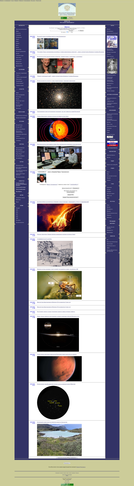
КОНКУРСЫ (21, 180)
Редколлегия (109, 187)
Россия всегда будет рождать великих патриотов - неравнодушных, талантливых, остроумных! (59, 56)
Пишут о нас (109, 195)
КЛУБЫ (21, 161)
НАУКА (112, 25)
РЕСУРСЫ (112, 201)
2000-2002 (112, 58)
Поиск (108, 205)
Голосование (27, 0)
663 (62, 457)
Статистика (73, 472)
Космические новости (111, 75)
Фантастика (18, 199)
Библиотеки (109, 217)
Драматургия (18, 49)
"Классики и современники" (21, 73)
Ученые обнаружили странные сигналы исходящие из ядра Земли (52, 116)
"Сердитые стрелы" (20, 85)
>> (77, 457)
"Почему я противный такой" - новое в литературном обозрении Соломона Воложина (57, 76)
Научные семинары (110, 90)
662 (60, 457)
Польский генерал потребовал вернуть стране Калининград (51, 36)
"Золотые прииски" (20, 83)
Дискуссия (38, 0)
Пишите (16, 0)
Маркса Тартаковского (52, 184)
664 (64, 457)
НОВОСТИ (112, 236)
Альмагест (18, 136)
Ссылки (70, 472)
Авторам (108, 189)
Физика (108, 130)
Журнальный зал (19, 65)
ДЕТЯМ (21, 195)
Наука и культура (110, 56)
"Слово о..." (18, 75)
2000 (17, 216)
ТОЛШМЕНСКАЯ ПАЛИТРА (44, 239)
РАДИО (112, 160)
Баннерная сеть (110, 230)
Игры (108, 173)
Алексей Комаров (68, 479)
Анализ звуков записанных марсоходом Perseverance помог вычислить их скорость (56, 354)
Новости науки (110, 243)
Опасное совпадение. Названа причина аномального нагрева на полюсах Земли (56, 234)
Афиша (17, 31)
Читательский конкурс (20, 189)
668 (72, 457)
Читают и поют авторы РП (112, 164)
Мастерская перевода (20, 177)
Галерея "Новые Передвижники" (67, 474)
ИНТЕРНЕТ (112, 223)
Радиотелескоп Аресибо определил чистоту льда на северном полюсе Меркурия (56, 384)
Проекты (108, 207)
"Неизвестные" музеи (20, 100)
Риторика (18, 102)
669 (73, 457)
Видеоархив (18, 108)
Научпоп (108, 157)
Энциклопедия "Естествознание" (110, 81)
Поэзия (17, 47)
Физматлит (109, 85)
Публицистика (19, 37)
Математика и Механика (112, 126)
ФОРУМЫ (21, 144)
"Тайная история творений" (21, 77)
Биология (108, 122)
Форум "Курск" (19, 153)
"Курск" (17, 39)
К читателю (18, 33)
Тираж (108, 197)
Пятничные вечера (19, 165)
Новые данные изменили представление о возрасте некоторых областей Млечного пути (58, 316)
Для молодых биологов (112, 147)
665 (66, 457)
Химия (108, 132)
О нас (12, 0)
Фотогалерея (18, 96)
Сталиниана (18, 140)
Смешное (109, 180)
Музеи (108, 171)
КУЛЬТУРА (21, 89)
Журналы (109, 211)
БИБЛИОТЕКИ (112, 151)
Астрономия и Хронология (21, 134)
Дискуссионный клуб (20, 147)
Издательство (18, 61)
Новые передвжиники (20, 94)
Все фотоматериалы (20, 222)
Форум (17, 201)
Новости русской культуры (21, 29)
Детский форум (19, 158)
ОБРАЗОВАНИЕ (112, 110)
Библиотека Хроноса (111, 155)
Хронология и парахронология (19, 132)
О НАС (112, 183)
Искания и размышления (21, 51)
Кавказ (17, 41)
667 (70, 457)
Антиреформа (109, 117)
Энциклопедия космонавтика (110, 78)
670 (75, 457)
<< (56, 457)
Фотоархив (18, 220)
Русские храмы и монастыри (19, 105)
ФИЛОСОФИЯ (21, 111)
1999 (17, 218)
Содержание (7, 0)
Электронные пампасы (20, 197)
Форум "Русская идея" (20, 151)
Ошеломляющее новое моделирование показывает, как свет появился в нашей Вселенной (58, 111)
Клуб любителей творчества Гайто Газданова (21, 171)
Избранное (109, 215)
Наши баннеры (110, 232)
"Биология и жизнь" (110, 106)
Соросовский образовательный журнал (112, 120)
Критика (17, 53)
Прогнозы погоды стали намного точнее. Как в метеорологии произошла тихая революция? (59, 144)
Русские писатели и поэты (112, 213)
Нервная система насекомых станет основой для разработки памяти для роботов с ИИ (57, 269)
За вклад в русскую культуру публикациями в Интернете (21, 184)
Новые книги (18, 57)
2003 (17, 210)
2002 (17, 212)
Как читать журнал (110, 193)
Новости (21, 0)
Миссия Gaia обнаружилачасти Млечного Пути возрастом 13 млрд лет (54, 302)
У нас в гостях (19, 59)
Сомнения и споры (19, 55)
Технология (109, 128)
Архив (67, 472)
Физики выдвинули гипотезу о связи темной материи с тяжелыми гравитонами (56, 80)
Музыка (17, 98)
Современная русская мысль (21, 115)
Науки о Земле (109, 124)
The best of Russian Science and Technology (112, 250)
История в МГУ (19, 127)
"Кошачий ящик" (19, 81)
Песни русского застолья (112, 175)
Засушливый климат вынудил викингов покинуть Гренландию (52, 422)
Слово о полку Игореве (20, 129)
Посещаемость (110, 209)
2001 (17, 214)
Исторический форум (20, 155)
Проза (17, 45)
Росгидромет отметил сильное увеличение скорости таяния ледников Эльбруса (56, 311)
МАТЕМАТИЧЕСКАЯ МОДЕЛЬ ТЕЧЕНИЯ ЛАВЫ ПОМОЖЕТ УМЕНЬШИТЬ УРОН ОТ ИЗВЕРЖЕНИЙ (63, 201)
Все (107, 239)
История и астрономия (111, 52)
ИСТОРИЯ (21, 121)
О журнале (109, 191)
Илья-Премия (19, 191)
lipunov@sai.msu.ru (81, 467)
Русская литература (111, 134)
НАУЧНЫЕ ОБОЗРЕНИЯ (112, 94)
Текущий (18, 208)
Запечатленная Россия (20, 138)
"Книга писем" (19, 79)
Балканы (17, 43)
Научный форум (19, 149)
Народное (109, 177)
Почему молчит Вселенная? (112, 33)
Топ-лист (33, 0)
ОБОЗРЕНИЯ (21, 69)
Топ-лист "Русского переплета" (110, 228)
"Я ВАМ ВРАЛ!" (74, 184)
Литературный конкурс (21, 187)
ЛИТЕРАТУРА (22, 25)
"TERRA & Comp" (110, 101)
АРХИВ (21, 205)
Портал (1, 0)
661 (58, 457)
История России (19, 125)
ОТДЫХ (112, 168)
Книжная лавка (19, 63)
